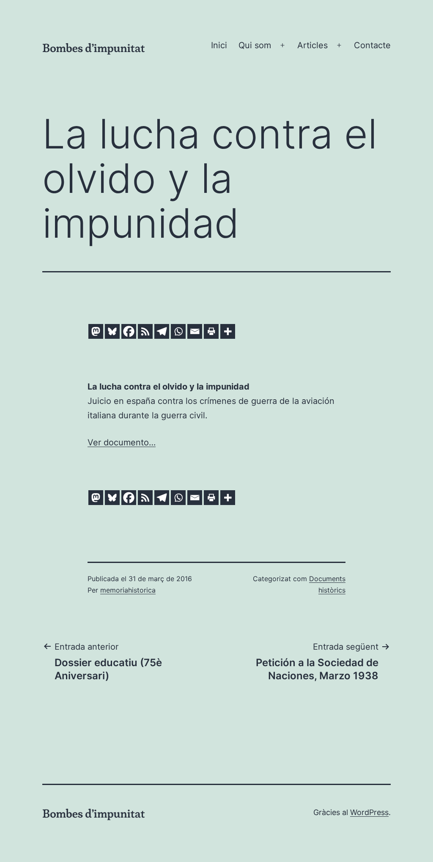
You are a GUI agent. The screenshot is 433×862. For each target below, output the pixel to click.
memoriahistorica (128, 590)
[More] (227, 331)
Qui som (254, 45)
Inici (219, 45)
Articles (312, 45)
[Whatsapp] (178, 331)
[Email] (194, 331)
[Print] (211, 331)
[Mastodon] (95, 331)
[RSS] (145, 331)
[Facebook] (128, 331)
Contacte (372, 45)
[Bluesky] (112, 331)
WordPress (369, 812)
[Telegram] (161, 331)
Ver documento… (122, 442)
